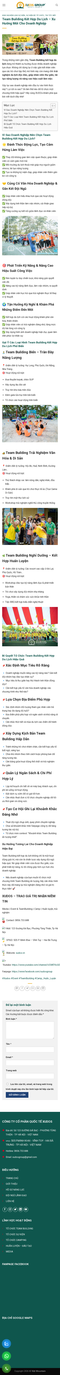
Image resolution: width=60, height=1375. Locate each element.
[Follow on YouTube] (25, 1209)
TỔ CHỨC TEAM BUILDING (19, 1228)
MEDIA (9, 1251)
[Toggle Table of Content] (51, 105)
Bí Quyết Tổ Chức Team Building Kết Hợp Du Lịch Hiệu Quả (27, 126)
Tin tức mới (50, 15)
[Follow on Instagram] (10, 1209)
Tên (8, 1044)
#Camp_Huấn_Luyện (45, 978)
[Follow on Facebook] (4, 1209)
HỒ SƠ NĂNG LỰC (15, 1189)
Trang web (11, 1070)
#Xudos (6, 978)
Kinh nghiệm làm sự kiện (13, 15)
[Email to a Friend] (32, 988)
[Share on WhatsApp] (16, 988)
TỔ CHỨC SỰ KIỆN (15, 1234)
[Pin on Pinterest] (38, 988)
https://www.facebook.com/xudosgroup (32, 971)
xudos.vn (20, 953)
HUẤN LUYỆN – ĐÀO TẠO (19, 1246)
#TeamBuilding (26, 978)
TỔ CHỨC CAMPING (16, 1240)
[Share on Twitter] (27, 988)
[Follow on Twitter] (15, 1209)
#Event (14, 978)
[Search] (57, 5)
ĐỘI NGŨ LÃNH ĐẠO (16, 1195)
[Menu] (4, 5)
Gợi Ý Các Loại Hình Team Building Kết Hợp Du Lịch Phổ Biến (29, 119)
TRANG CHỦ (12, 1178)
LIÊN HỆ (10, 1201)
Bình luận (11, 1019)
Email (9, 1057)
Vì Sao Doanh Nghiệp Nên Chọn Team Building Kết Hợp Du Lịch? (28, 112)
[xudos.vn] (30, 5)
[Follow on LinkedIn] (20, 1209)
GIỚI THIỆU (11, 1183)
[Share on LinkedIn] (43, 988)
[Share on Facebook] (22, 988)
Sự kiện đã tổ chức (35, 15)
